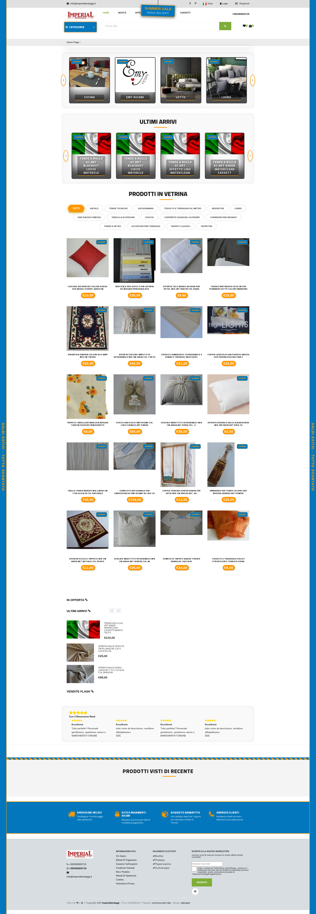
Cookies (120, 879)
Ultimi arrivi (77, 611)
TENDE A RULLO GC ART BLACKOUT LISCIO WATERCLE (91, 165)
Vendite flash (79, 691)
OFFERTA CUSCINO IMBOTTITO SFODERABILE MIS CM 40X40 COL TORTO (135, 355)
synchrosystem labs (161, 903)
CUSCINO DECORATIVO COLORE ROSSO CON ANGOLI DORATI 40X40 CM (87, 287)
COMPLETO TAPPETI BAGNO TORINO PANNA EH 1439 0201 (181, 560)
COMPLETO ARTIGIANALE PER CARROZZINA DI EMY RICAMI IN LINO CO (134, 491)
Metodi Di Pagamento (126, 860)
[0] (244, 26)
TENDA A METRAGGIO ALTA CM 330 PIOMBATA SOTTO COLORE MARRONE (228, 287)
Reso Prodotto (123, 872)
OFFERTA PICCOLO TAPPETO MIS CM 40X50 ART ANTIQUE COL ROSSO (87, 560)
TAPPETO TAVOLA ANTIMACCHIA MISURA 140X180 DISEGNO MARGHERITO (87, 423)
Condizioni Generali (125, 868)
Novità (122, 13)
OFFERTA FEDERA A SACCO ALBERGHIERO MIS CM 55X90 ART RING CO (228, 423)
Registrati (244, 3)
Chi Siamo (121, 856)
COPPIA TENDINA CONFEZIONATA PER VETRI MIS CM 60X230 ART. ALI (181, 491)
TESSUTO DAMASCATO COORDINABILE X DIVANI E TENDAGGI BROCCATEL (181, 355)
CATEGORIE (76, 27)
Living (181, 97)
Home (106, 13)
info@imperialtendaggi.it (83, 3)
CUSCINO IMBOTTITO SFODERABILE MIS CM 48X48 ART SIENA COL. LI (181, 423)
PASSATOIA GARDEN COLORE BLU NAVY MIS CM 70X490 (87, 355)
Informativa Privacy (125, 883)
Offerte (140, 13)
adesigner (185, 903)
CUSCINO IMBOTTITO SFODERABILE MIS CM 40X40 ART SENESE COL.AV (134, 560)
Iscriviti (202, 882)
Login (225, 3)
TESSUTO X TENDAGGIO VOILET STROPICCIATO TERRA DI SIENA (228, 560)
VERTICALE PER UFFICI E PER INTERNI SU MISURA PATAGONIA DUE (134, 287)
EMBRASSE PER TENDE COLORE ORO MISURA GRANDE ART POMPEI (228, 491)
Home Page (73, 42)
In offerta (76, 600)
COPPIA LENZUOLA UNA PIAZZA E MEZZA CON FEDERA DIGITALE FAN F (228, 355)
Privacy (232, 868)
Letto (135, 97)
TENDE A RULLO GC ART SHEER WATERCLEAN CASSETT (180, 168)
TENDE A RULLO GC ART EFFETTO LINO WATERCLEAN (135, 168)
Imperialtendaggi (110, 903)
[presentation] (63, 80)
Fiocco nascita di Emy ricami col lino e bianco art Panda (134, 423)
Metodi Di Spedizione (126, 875)
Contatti (185, 13)
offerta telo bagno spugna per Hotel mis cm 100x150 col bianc (181, 287)
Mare (226, 97)
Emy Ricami (89, 97)
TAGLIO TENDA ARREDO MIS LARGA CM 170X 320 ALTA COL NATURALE (87, 491)
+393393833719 (240, 14)
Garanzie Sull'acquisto (126, 864)
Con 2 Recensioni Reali (82, 716)
